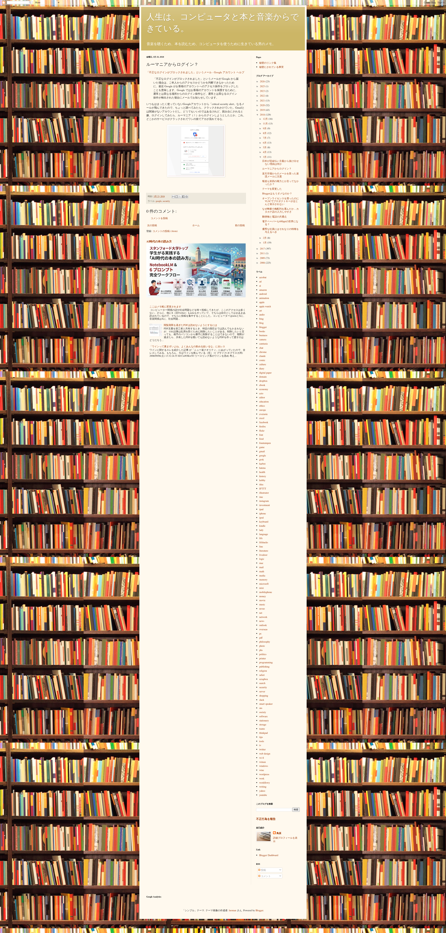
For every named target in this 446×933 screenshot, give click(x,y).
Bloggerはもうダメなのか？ (277, 193)
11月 (265, 123)
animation (264, 298)
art (260, 310)
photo (262, 645)
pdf (261, 637)
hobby (262, 480)
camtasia (263, 343)
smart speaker (266, 703)
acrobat (262, 277)
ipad (261, 509)
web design (264, 753)
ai (260, 285)
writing (262, 786)
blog (261, 323)
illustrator (264, 492)
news (261, 621)
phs (261, 650)
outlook (263, 625)
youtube (263, 795)
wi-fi (261, 757)
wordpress (264, 774)
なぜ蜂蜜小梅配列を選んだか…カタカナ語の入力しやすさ (280, 210)
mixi (261, 588)
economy (263, 389)
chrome (263, 352)
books (262, 331)
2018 (263, 114)
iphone (262, 513)
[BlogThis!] (176, 196)
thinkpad (263, 732)
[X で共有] (180, 196)
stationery (264, 720)
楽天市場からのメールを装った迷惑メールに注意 (280, 175)
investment (264, 505)
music (262, 604)
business (263, 335)
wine (261, 770)
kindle (262, 525)
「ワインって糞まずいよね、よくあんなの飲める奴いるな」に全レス (187, 346)
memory (263, 579)
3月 (265, 157)
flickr (261, 430)
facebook (263, 422)
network (263, 617)
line (261, 546)
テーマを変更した (272, 188)
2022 (263, 95)
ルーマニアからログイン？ (276, 168)
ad (260, 281)
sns (260, 708)
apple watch (265, 306)
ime (261, 497)
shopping (263, 695)
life (261, 538)
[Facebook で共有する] (183, 196)
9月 (265, 128)
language (263, 534)
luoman (232, 910)
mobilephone (265, 592)
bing (261, 318)
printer (262, 658)
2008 (263, 262)
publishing (264, 666)
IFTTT (262, 488)
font (261, 434)
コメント (265, 876)
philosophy (264, 641)
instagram (264, 501)
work (261, 778)
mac (261, 563)
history (262, 476)
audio (262, 314)
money (262, 596)
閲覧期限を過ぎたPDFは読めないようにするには (190, 325)
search (262, 683)
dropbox (263, 380)
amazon (263, 289)
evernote (263, 414)
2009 (263, 258)
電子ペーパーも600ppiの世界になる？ (280, 223)
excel (261, 418)
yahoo (262, 790)
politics (262, 654)
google (159, 201)
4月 (265, 152)
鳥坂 (278, 833)
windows (263, 766)
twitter (262, 749)
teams (262, 728)
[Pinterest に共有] (186, 196)
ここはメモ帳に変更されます (165, 306)
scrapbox (263, 679)
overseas (263, 629)
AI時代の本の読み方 (159, 241)
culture (262, 364)
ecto (261, 393)
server (262, 691)
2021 (263, 100)
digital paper (265, 372)
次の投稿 (152, 225)
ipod (261, 517)
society (262, 712)
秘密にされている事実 (271, 67)
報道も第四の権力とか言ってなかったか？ (280, 182)
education (264, 401)
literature (263, 550)
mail (261, 567)
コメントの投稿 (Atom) (165, 231)
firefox (262, 426)
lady (261, 530)
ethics (262, 405)
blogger (263, 327)
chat (261, 347)
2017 (263, 248)
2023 (263, 91)
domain (263, 376)
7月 (265, 137)
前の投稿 (240, 225)
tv (260, 745)
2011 (263, 253)
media (262, 575)
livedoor (263, 554)
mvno (262, 608)
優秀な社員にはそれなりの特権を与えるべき (280, 230)
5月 (265, 147)
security (166, 201)
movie (262, 600)
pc (260, 633)
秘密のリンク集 (267, 62)
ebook (262, 385)
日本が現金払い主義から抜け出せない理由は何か (280, 162)
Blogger (259, 910)
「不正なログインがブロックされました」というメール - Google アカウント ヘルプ (195, 72)
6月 (265, 142)
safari (262, 675)
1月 (265, 242)
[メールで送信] (173, 196)
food (261, 438)
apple (261, 302)
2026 (263, 81)
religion (263, 670)
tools (261, 741)
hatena (262, 467)
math (261, 571)
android (263, 293)
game (261, 447)
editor (262, 397)
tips (261, 737)
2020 (263, 105)
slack (261, 699)
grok (261, 459)
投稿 (263, 870)
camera (262, 339)
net (260, 612)
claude (262, 356)
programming (266, 662)
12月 (265, 118)
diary (261, 368)
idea (261, 484)
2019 (263, 110)
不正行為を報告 (266, 819)
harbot (262, 463)
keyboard (263, 521)
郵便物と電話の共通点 (274, 216)
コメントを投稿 (159, 218)
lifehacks (263, 542)
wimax (262, 762)
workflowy (264, 782)
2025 (263, 86)
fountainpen (265, 443)
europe (262, 410)
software (263, 716)
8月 (265, 133)
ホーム (196, 225)
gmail (262, 451)
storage (262, 724)
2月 (265, 237)
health (262, 472)
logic (261, 558)
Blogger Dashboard (268, 855)
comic (262, 360)
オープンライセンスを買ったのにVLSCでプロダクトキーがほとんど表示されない (280, 201)
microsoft (264, 583)
